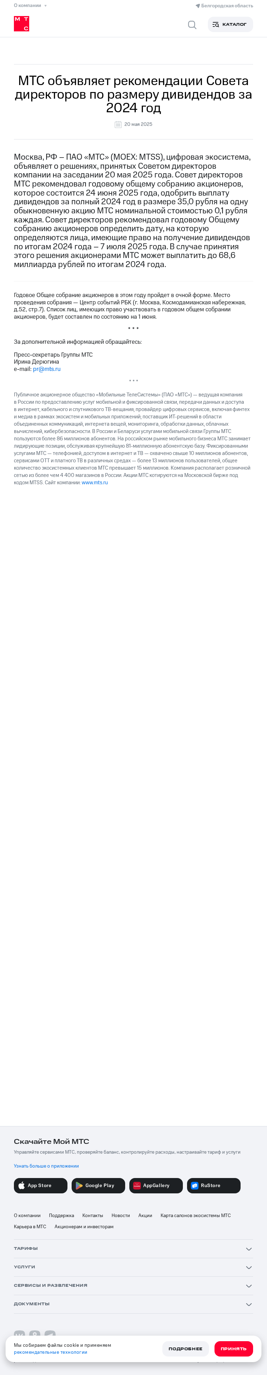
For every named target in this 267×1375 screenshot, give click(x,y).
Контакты (92, 1215)
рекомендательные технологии (51, 1352)
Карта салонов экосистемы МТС (196, 1215)
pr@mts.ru (46, 369)
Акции (145, 1215)
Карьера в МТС (30, 1226)
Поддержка (61, 1215)
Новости (121, 1215)
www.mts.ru (95, 482)
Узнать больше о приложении (46, 1166)
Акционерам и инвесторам (84, 1226)
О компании (27, 1215)
